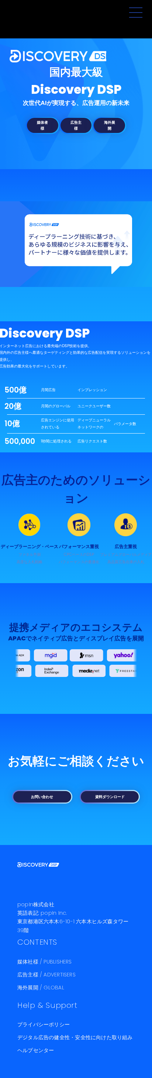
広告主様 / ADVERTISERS (46, 975)
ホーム (53, 56)
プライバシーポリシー (43, 1025)
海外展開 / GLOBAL (40, 988)
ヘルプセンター (35, 1051)
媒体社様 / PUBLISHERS (44, 962)
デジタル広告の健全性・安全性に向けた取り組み (75, 1038)
